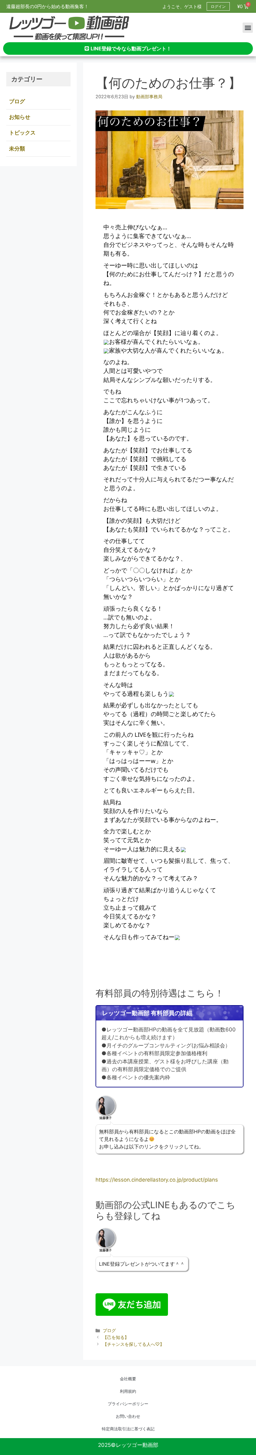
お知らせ (19, 117)
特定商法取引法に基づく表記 (128, 1428)
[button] (248, 28)
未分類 (17, 148)
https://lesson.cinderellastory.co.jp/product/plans (157, 1180)
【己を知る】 (116, 1337)
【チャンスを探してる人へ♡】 (133, 1344)
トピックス (22, 133)
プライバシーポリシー (128, 1403)
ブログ (109, 1330)
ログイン (218, 6)
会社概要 (128, 1378)
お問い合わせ (128, 1416)
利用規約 (128, 1391)
